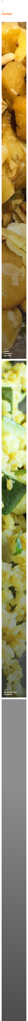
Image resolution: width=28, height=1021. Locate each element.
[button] (23, 3)
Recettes (6, 349)
